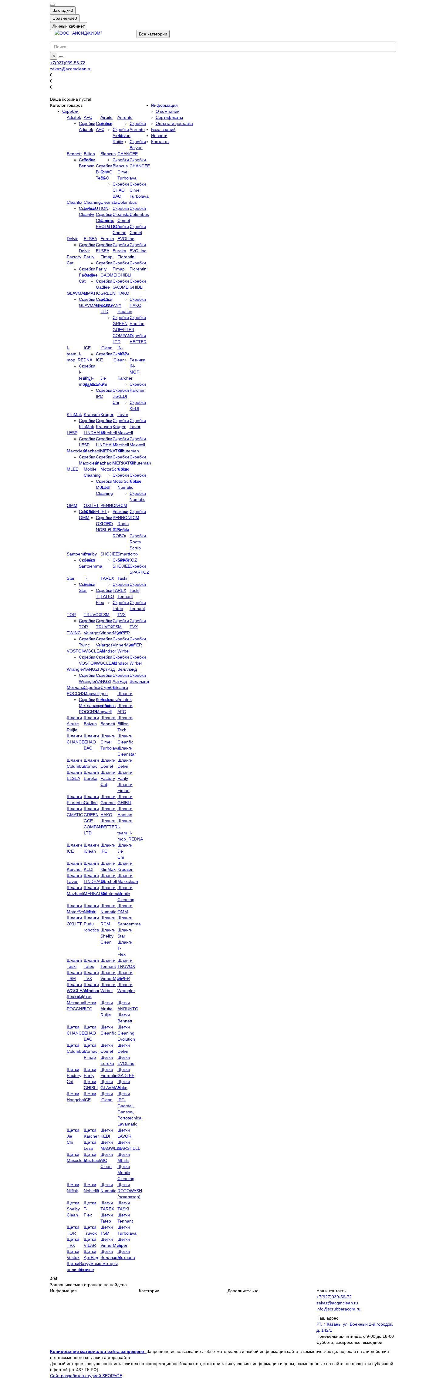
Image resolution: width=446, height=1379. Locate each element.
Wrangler (75, 669)
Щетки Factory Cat (74, 1075)
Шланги (120, 687)
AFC (88, 117)
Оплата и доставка (174, 123)
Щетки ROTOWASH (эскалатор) (129, 1190)
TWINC (74, 632)
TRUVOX (92, 614)
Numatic (125, 487)
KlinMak (74, 414)
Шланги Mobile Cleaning (125, 893)
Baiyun (123, 135)
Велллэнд (127, 669)
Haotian (124, 311)
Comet (123, 220)
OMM (72, 505)
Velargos (92, 632)
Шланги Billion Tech (125, 723)
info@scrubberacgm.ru (338, 1309)
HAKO (123, 293)
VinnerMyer (111, 632)
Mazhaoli (92, 450)
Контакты (160, 141)
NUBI (105, 487)
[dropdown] (52, 5)
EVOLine (125, 238)
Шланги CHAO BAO (91, 741)
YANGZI (91, 669)
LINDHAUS (94, 432)
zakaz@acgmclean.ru (71, 68)
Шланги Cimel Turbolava (110, 741)
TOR (71, 614)
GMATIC (92, 293)
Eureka (107, 238)
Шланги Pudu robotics (91, 923)
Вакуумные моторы (98, 1263)
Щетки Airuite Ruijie (106, 1008)
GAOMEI (108, 275)
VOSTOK (75, 651)
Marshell (108, 432)
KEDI (122, 396)
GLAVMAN (77, 293)
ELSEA (90, 238)
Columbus (127, 202)
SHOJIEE (109, 554)
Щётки (85, 996)
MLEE (72, 469)
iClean (106, 347)
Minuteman (128, 450)
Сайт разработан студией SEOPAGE (86, 1375)
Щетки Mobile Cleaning (125, 1172)
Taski (122, 578)
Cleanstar (109, 202)
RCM (122, 505)
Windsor (108, 651)
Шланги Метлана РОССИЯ (76, 1002)
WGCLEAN (94, 651)
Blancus (108, 153)
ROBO (106, 523)
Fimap (106, 256)
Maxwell (125, 432)
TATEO (107, 596)
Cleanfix (74, 202)
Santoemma (78, 554)
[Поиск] (61, 57)
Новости (159, 135)
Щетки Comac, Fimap (91, 1051)
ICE (87, 347)
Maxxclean (77, 450)
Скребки (70, 111)
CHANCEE (127, 153)
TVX (121, 614)
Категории (149, 1290)
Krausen (92, 414)
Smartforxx (127, 554)
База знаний (163, 129)
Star (71, 578)
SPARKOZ (127, 560)
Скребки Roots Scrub (138, 541)
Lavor (122, 414)
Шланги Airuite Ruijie (74, 723)
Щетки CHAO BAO (90, 1033)
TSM (105, 614)
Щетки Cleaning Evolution (126, 1033)
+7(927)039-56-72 (67, 62)
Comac (107, 220)
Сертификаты (169, 117)
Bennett (74, 153)
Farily (89, 256)
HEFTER (125, 329)
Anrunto (125, 117)
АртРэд (107, 669)
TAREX (107, 578)
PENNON (109, 505)
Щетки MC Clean (106, 1160)
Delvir (72, 238)
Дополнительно (243, 1290)
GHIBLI (124, 275)
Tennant (125, 596)
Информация (164, 105)
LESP (72, 432)
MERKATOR (112, 450)
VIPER (123, 632)
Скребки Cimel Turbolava (139, 190)
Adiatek (74, 117)
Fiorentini (126, 256)
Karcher (125, 378)
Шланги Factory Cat (108, 778)
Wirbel (123, 651)
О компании (168, 111)
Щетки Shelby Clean (73, 1208)
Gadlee (91, 275)
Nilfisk (123, 469)
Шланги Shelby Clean (108, 936)
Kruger (106, 414)
